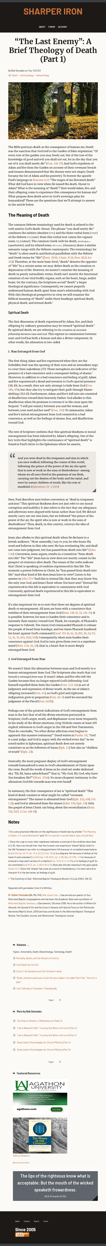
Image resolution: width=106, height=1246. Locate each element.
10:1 (22, 637)
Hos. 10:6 (49, 853)
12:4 (64, 860)
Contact (27, 1221)
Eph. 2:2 (64, 747)
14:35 (69, 860)
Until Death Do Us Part (27, 964)
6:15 (44, 864)
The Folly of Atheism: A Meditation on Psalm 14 (39, 1020)
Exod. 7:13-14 (61, 633)
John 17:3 (27, 578)
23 (75, 633)
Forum (45, 1221)
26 (31, 645)
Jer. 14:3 (33, 853)
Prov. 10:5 (55, 860)
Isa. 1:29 (44, 857)
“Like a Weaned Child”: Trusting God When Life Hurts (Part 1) (46, 1035)
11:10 (28, 637)
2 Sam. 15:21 (65, 257)
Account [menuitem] (62, 26)
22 (88, 633)
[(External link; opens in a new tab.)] (40, 1095)
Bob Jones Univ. (50, 895)
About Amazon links (20, 1162)
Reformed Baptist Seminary (22, 903)
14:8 (34, 637)
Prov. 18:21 (80, 257)
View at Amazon (21, 1155)
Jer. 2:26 (37, 864)
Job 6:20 (13, 853)
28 (35, 645)
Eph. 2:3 (26, 751)
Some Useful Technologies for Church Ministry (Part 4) (44, 1042)
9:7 (93, 633)
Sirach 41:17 (14, 868)
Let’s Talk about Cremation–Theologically (36, 988)
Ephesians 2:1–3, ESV (45, 486)
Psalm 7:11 (81, 735)
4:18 (87, 799)
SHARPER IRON (53, 11)
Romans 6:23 (41, 180)
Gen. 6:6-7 (57, 697)
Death (15, 75)
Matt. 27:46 (41, 777)
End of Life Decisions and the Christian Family (39, 971)
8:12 (49, 864)
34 (13, 637)
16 (72, 633)
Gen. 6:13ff (45, 701)
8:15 (80, 633)
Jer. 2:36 (59, 857)
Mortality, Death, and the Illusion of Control (37, 958)
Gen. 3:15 (57, 410)
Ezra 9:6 (35, 857)
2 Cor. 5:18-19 (27, 811)
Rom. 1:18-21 (70, 612)
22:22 (41, 853)
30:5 (51, 857)
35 (17, 637)
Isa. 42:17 (23, 853)
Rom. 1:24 (23, 645)
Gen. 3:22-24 (69, 685)
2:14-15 (87, 612)
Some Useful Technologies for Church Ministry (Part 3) (43, 1049)
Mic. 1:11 (77, 857)
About (17, 1221)
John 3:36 (69, 803)
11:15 (16, 811)
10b (16, 389)
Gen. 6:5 (40, 693)
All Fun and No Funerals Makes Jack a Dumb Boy (69, 835)
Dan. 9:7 (68, 857)
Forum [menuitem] (51, 26)
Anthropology (26, 75)
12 (9, 637)
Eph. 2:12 (78, 799)
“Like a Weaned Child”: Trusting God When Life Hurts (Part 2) (47, 1027)
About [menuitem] (42, 26)
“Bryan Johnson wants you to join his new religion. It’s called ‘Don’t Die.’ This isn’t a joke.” (56, 979)
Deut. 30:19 (50, 257)
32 (80, 612)
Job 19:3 (27, 864)
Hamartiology (42, 75)
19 (85, 633)
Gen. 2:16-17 (54, 163)
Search (36, 1221)
